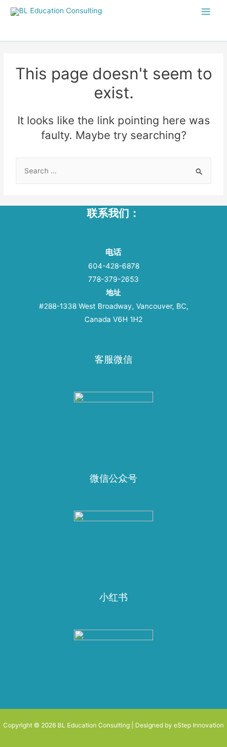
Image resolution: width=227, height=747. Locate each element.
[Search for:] (113, 171)
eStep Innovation (199, 725)
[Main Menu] (206, 11)
